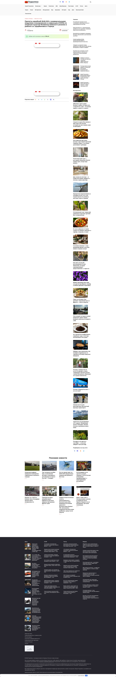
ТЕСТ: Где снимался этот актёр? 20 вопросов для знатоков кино (71, 571)
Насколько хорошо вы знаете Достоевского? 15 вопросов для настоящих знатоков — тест (70, 545)
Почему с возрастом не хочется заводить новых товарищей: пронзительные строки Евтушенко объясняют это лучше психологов (82, 372)
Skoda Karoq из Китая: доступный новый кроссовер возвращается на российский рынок (36, 610)
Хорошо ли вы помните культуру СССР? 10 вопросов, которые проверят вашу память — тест (51, 550)
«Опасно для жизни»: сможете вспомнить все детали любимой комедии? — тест (51, 555)
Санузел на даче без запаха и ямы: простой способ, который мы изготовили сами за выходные (82, 124)
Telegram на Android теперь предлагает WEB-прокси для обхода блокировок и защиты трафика (82, 46)
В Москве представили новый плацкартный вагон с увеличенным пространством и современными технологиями (36, 619)
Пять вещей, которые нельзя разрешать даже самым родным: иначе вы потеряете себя (81, 318)
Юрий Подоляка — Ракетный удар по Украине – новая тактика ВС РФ (84, 84)
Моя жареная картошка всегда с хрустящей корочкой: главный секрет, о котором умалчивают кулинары (82, 142)
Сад (69, 9)
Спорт (31, 9)
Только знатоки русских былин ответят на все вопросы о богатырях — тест (70, 592)
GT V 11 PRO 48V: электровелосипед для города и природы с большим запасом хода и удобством (36, 557)
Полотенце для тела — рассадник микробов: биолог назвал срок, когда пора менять (81, 161)
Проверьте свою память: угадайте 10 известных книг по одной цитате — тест (71, 561)
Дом (73, 9)
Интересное (38, 9)
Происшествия (80, 9)
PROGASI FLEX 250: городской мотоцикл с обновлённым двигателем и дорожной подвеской (36, 601)
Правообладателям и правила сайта (33, 635)
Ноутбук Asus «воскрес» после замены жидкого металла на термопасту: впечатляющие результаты (80, 52)
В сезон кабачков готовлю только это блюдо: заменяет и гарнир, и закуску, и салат (82, 230)
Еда (52, 9)
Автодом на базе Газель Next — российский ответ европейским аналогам (36, 627)
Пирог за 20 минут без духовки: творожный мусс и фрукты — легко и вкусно (81, 301)
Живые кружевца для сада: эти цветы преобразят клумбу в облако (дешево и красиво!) (82, 284)
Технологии (28, 13)
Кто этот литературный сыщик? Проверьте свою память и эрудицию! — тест (70, 581)
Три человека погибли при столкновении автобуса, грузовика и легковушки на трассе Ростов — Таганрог (48, 475)
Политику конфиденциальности (46, 661)
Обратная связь (28, 633)
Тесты (81, 6)
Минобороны (63, 6)
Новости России (28, 641)
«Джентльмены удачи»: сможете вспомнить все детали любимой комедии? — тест (51, 581)
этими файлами (81, 675)
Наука (26, 9)
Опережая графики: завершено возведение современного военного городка (32, 474)
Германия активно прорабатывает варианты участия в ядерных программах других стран (48, 500)
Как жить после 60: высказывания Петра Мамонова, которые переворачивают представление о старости (81, 265)
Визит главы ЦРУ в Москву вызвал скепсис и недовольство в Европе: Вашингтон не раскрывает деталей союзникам (83, 501)
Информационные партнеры (31, 640)
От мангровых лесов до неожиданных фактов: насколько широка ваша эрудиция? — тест (71, 555)
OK (86, 675)
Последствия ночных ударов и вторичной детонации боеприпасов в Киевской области (85, 68)
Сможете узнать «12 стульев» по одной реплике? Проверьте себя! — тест (52, 570)
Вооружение (46, 9)
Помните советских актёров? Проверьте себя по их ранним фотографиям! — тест (51, 576)
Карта (45, 6)
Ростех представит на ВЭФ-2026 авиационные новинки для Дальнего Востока (66, 474)
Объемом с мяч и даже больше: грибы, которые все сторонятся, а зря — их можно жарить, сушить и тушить (82, 106)
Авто (86, 6)
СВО (57, 6)
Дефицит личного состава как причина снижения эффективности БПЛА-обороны (85, 60)
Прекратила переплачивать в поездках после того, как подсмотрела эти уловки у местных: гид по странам (82, 196)
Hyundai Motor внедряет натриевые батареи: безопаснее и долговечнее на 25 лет (82, 34)
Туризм (26, 643)
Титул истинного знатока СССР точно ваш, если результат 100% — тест (52, 592)
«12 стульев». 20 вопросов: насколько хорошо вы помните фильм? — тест (51, 545)
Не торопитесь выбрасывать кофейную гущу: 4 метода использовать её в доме (81, 336)
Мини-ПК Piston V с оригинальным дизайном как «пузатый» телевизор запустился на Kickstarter (82, 29)
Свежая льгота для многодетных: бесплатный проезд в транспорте (81, 406)
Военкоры (38, 6)
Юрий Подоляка (29, 6)
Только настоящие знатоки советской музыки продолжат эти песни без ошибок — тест (52, 587)
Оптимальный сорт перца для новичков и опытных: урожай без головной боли (82, 214)
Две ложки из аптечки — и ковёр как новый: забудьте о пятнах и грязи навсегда (81, 178)
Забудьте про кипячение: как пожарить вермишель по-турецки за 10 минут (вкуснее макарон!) (81, 353)
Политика (51, 6)
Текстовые (71, 6)
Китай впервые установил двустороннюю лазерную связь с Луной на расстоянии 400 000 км (37, 592)
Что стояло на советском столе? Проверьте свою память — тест (51, 561)
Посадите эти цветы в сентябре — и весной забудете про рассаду (79, 443)
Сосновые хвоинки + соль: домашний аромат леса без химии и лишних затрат (81, 247)
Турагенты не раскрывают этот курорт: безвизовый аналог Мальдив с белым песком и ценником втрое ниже (81, 424)
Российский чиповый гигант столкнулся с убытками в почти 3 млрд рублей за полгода (81, 23)
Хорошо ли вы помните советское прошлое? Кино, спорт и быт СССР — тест (52, 565)
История (64, 9)
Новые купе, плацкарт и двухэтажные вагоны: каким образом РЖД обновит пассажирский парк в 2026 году (36, 547)
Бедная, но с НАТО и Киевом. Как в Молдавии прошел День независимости (32, 500)
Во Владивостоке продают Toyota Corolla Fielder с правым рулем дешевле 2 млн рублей (36, 574)
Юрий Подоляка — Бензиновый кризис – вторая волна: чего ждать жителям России (85, 77)
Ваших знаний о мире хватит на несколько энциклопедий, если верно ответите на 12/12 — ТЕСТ (70, 587)
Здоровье (57, 9)
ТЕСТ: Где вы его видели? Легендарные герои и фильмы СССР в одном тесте (71, 576)
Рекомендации (28, 637)
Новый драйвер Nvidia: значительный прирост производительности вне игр (80, 40)
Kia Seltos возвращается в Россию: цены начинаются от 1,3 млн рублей (36, 565)
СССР (76, 6)
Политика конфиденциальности (32, 638)
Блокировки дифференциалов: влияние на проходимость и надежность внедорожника (36, 582)
